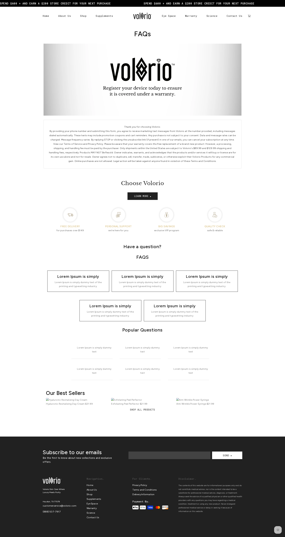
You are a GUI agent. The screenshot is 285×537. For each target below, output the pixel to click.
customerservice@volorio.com (59, 505)
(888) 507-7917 (52, 511)
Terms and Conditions (144, 489)
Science (212, 15)
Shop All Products (142, 409)
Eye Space (169, 15)
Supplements (104, 15)
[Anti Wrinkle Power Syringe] (207, 400)
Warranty (191, 15)
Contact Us (234, 15)
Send (226, 455)
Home (46, 15)
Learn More (141, 196)
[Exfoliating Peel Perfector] (142, 400)
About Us (64, 15)
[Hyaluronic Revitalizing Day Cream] (77, 400)
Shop (83, 15)
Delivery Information (143, 494)
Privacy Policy (139, 485)
